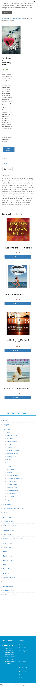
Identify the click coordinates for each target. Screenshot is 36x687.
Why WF (21, 645)
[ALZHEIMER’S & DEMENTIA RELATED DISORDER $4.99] (18, 323)
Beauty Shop (6, 425)
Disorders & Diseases (16, 18)
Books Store (6, 429)
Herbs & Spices (7, 534)
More (4, 565)
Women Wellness (12, 497)
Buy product (8, 149)
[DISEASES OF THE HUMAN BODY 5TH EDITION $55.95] (18, 229)
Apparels (5, 420)
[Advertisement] (18, 618)
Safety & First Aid (12, 481)
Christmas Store (7, 504)
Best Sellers (10, 438)
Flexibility (9, 460)
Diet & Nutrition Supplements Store (13, 508)
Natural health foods (9, 577)
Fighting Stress (11, 457)
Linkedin (7, 645)
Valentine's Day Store (9, 595)
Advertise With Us (23, 648)
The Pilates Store (12, 487)
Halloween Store (8, 521)
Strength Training (12, 484)
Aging (8, 432)
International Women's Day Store (12, 539)
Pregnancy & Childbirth (13, 475)
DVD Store (6, 513)
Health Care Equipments (10, 526)
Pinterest (9, 645)
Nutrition (9, 472)
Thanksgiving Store (8, 590)
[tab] (7, 169)
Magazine (5, 552)
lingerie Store (7, 547)
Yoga (8, 500)
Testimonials (22, 678)
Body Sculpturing (12, 441)
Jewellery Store (7, 543)
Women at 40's (11, 494)
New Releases (11, 469)
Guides (9, 466)
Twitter (5, 645)
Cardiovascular (11, 447)
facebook (2, 645)
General (9, 463)
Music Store (6, 573)
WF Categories (23, 661)
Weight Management (13, 491)
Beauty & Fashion (12, 435)
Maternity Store (7, 560)
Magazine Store (7, 556)
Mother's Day (7, 569)
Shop (7, 18)
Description (7, 169)
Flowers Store (7, 517)
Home (3, 18)
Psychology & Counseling (14, 478)
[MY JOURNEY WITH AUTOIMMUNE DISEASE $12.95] (18, 370)
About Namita (22, 672)
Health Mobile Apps (8, 530)
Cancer (9, 444)
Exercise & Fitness (12, 454)
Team (20, 675)
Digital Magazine (23, 651)
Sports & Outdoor (8, 586)
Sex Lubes (6, 582)
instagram (11, 645)
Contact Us (22, 681)
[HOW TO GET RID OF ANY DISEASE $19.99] (18, 276)
